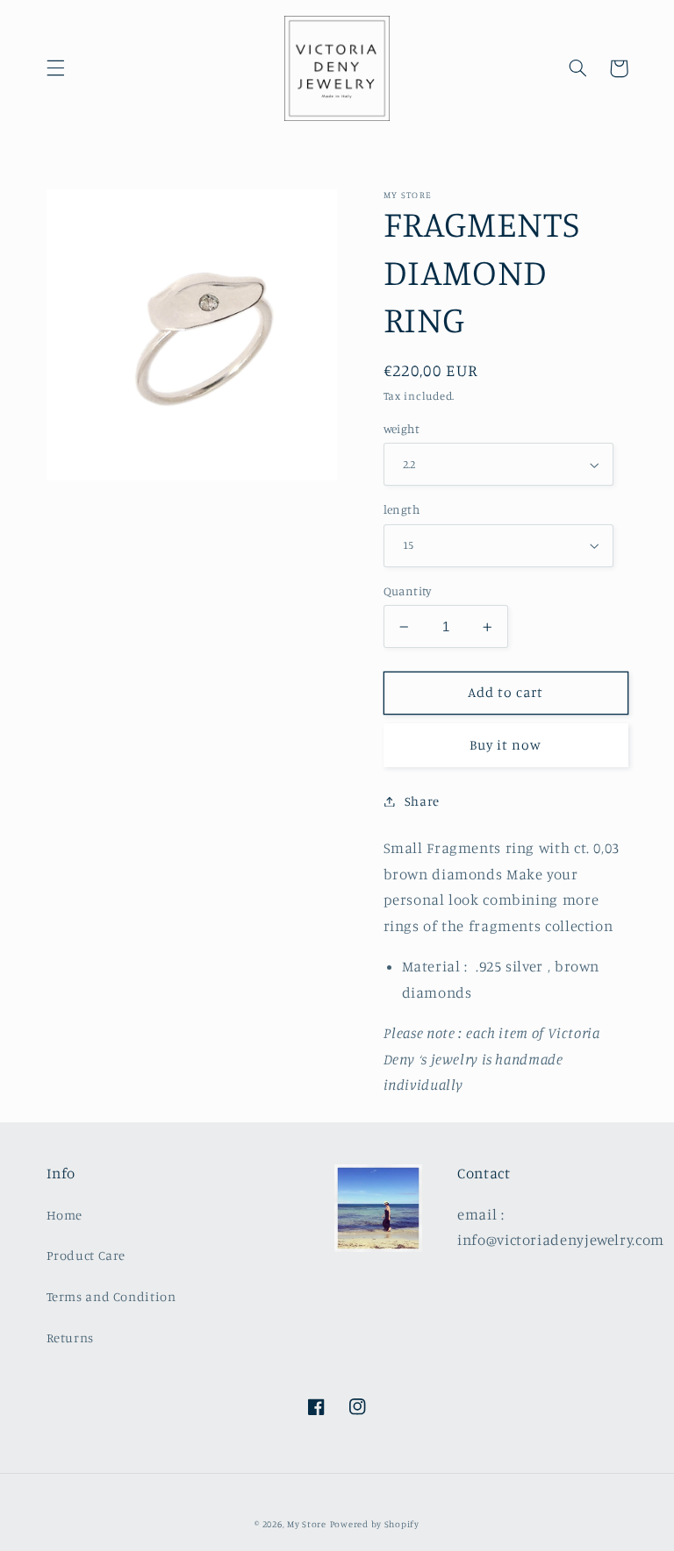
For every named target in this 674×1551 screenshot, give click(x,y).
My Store (306, 1524)
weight (402, 429)
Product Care (86, 1255)
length (402, 509)
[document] (192, 339)
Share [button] (422, 800)
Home (65, 1214)
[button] (55, 68)
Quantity (408, 591)
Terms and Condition (111, 1296)
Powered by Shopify (374, 1524)
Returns (70, 1337)
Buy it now (506, 744)
